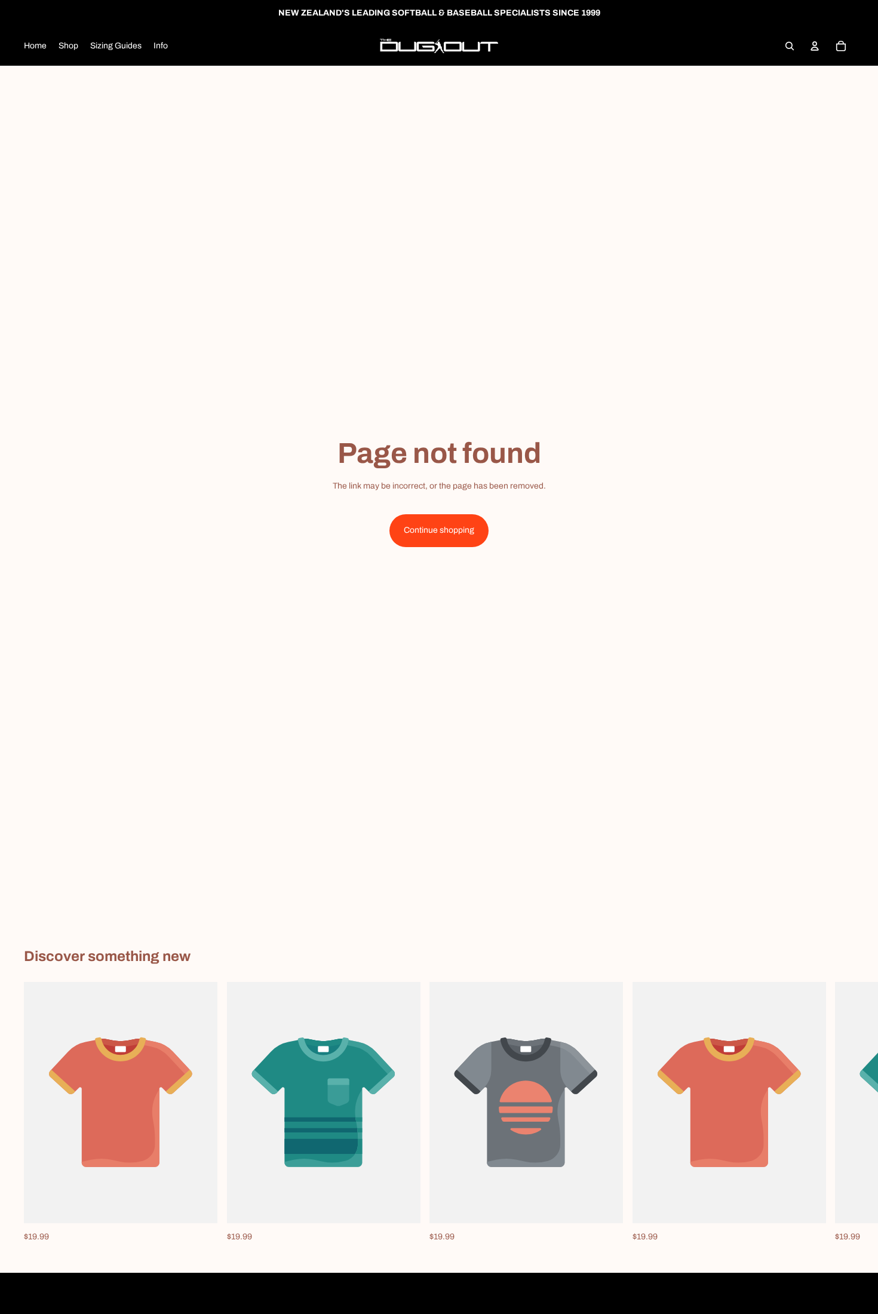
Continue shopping (439, 530)
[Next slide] (841, 1113)
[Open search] (789, 46)
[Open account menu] (815, 46)
